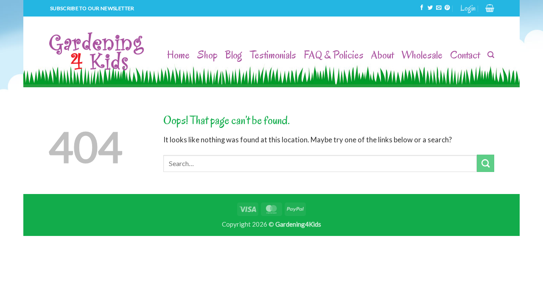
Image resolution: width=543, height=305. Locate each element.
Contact (465, 54)
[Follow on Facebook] (421, 8)
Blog (233, 54)
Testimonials (273, 54)
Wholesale (421, 54)
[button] (468, 8)
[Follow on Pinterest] (447, 8)
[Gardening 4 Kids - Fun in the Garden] (97, 52)
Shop (207, 54)
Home (178, 54)
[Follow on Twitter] (430, 8)
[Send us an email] (438, 8)
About (382, 54)
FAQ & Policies (334, 54)
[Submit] (485, 163)
